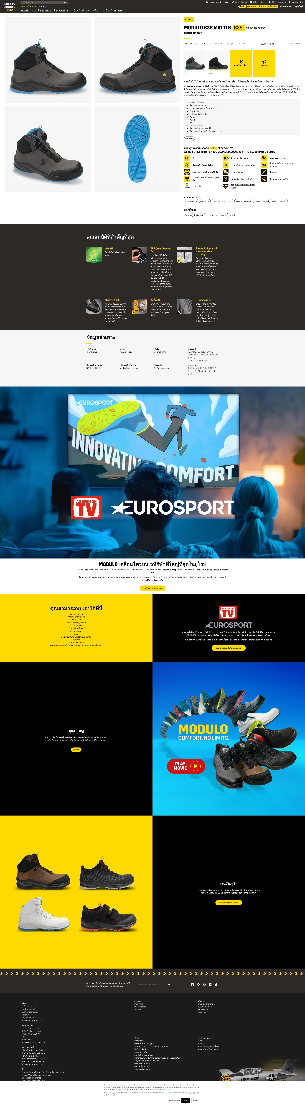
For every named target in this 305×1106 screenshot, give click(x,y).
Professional (140, 1007)
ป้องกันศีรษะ (81, 10)
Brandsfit (202, 1043)
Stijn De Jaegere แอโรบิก (208, 1046)
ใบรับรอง (188, 215)
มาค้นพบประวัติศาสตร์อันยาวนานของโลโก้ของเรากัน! (157, 1058)
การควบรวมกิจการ (142, 1052)
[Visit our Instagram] (198, 984)
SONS (200, 1040)
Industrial (138, 1004)
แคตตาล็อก (202, 1012)
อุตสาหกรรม (190, 197)
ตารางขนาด (203, 1009)
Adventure (285, 6)
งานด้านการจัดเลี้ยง (279, 201)
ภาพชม (230, 215)
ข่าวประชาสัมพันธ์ (142, 1063)
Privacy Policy (166, 1089)
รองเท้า (24, 10)
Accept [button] (185, 1100)
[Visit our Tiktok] (216, 984)
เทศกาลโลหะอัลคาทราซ (208, 1049)
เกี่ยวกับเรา (138, 1040)
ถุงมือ (95, 10)
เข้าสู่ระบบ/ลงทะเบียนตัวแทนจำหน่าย (259, 6)
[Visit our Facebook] (192, 984)
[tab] (242, 197)
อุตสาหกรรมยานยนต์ (243, 201)
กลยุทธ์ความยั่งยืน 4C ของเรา (146, 1061)
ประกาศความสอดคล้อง (215, 215)
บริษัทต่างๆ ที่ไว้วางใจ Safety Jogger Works (153, 1046)
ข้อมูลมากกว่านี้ (214, 2)
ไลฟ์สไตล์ (298, 6)
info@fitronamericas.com (33, 1042)
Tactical (137, 1009)
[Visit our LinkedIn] (210, 984)
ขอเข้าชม (189, 138)
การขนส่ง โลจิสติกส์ (261, 201)
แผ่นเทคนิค (200, 215)
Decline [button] (195, 1100)
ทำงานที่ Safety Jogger (237, 2)
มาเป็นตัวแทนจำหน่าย (152, 588)
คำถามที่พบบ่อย (141, 1066)
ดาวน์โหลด (190, 209)
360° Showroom (278, 2)
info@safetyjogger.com (32, 1020)
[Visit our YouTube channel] (204, 984)
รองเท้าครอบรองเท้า (44, 10)
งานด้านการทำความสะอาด (222, 201)
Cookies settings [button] (174, 1100)
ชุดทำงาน (65, 10)
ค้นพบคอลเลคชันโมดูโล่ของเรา (229, 648)
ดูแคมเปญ (76, 749)
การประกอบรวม (191, 201)
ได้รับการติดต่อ (259, 2)
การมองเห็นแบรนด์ (142, 1069)
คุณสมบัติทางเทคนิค (206, 1004)
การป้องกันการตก (112, 10)
